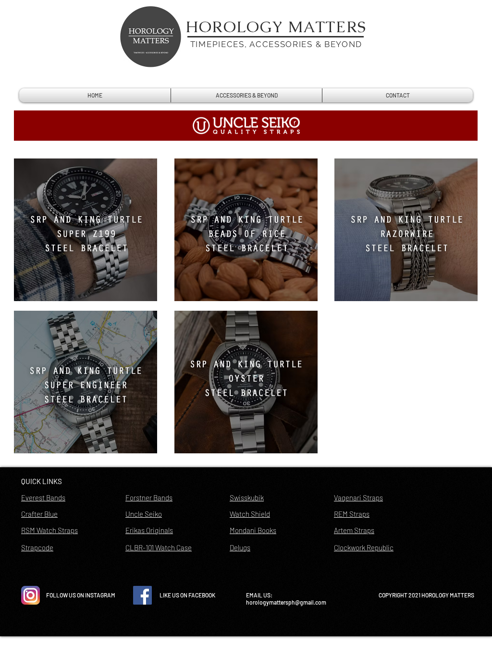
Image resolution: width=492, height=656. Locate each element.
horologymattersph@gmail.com (286, 602)
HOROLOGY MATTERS (276, 26)
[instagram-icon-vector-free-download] (30, 595)
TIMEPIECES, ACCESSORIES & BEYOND (276, 44)
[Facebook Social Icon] (142, 595)
